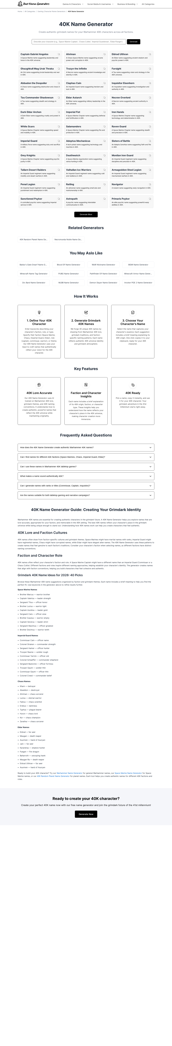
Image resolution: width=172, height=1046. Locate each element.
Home (20, 11)
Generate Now (86, 814)
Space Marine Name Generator (128, 773)
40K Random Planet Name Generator (53, 776)
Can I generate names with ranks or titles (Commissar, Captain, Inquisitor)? (55, 486)
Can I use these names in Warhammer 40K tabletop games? (48, 466)
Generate (133, 42)
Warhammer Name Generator (69, 773)
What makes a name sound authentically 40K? (42, 476)
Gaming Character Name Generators (51, 11)
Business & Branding (126, 4)
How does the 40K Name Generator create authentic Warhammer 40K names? (57, 447)
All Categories (148, 4)
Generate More (86, 214)
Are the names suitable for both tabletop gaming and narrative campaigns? (55, 495)
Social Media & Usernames (99, 4)
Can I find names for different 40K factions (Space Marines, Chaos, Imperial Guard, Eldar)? (62, 457)
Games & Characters (72, 4)
